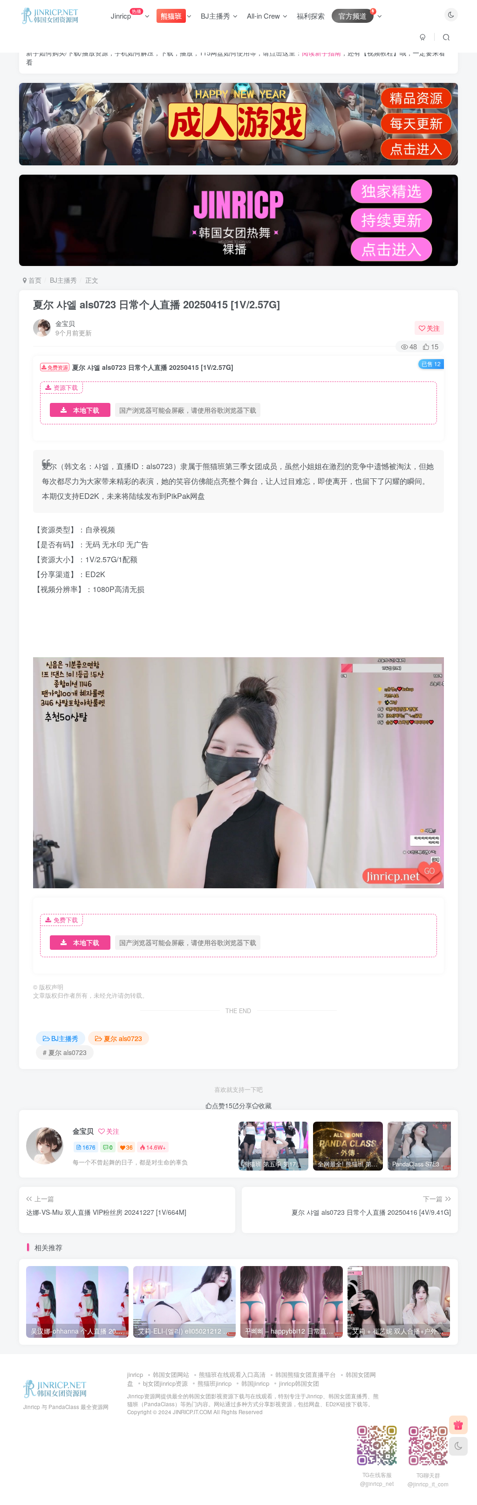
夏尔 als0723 (123, 1038)
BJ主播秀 (215, 15)
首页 (34, 280)
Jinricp (126, 13)
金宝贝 (65, 323)
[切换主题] (458, 1446)
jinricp (135, 1374)
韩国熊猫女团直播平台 (305, 1374)
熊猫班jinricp (215, 1383)
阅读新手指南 (321, 52)
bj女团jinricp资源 (165, 1383)
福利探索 (311, 15)
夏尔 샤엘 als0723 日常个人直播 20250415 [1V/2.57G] (156, 304)
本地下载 (86, 410)
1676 (88, 1147)
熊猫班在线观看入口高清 (232, 1374)
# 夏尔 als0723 (65, 1052)
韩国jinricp (255, 1383)
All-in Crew (263, 15)
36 (129, 1147)
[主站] (458, 1425)
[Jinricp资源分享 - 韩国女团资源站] (55, 1388)
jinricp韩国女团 (299, 1383)
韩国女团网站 (171, 1374)
